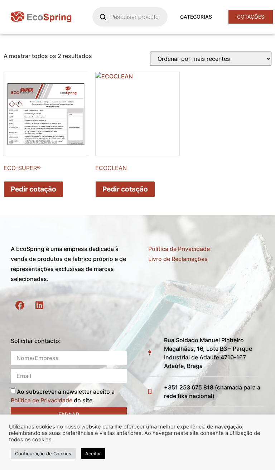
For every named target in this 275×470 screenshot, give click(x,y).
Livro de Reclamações (178, 258)
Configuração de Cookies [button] (43, 453)
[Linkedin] (39, 305)
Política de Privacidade (179, 248)
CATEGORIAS (196, 17)
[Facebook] (20, 305)
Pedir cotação (33, 189)
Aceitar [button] (93, 453)
